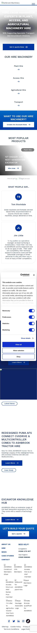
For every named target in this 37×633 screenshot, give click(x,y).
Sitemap (5, 627)
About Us (6, 544)
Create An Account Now (17, 125)
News (4, 552)
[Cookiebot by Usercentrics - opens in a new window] (21, 275)
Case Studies (8, 556)
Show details (25, 338)
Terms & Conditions (11, 629)
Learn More (17, 362)
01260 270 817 (24, 551)
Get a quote (17, 534)
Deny (18, 356)
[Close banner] (34, 275)
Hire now (12, 168)
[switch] (32, 317)
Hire (3, 548)
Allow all (18, 344)
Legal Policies (26, 629)
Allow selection (18, 350)
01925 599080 (24, 557)
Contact (6, 560)
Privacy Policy (28, 627)
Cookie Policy (15, 627)
